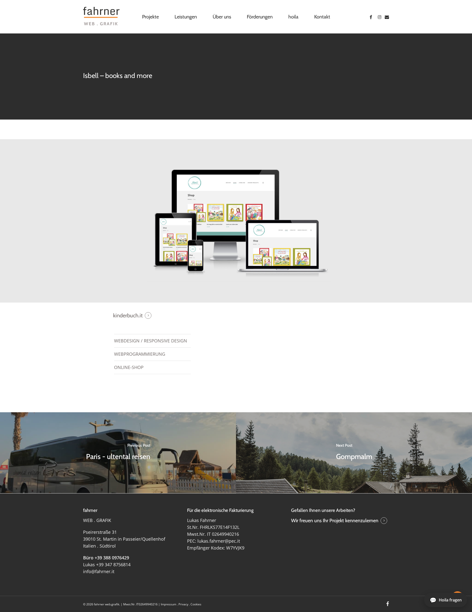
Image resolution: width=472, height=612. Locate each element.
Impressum (168, 604)
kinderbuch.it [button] (128, 315)
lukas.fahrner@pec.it (218, 541)
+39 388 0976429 (112, 558)
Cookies (196, 604)
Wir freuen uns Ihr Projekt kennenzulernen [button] (334, 520)
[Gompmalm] (354, 452)
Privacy (183, 604)
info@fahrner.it (98, 571)
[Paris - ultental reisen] (118, 452)
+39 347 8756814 (113, 564)
